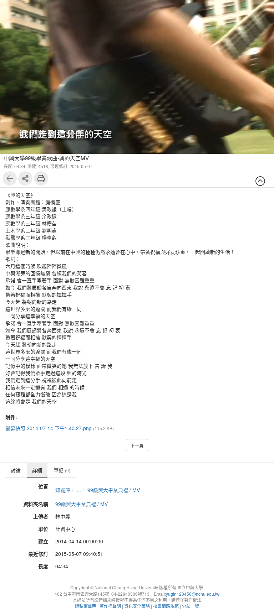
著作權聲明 (110, 606)
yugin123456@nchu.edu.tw (192, 594)
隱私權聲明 (85, 606)
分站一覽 (190, 606)
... (79, 490)
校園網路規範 (166, 606)
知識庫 (62, 490)
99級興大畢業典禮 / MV (113, 490)
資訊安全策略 (137, 606)
